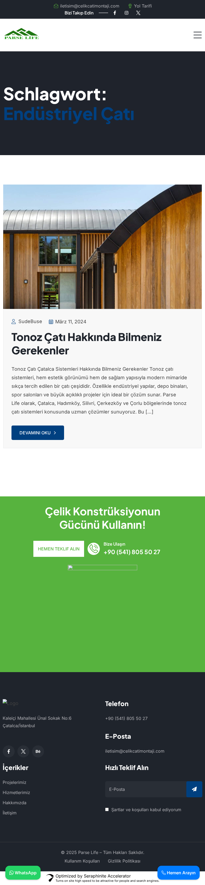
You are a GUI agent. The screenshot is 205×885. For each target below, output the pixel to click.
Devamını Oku (35, 432)
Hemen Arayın (181, 872)
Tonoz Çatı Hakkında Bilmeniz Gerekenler (86, 343)
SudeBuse (30, 321)
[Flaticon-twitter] (138, 13)
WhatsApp (25, 872)
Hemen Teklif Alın (59, 548)
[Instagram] (126, 13)
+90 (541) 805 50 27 (132, 551)
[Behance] (38, 751)
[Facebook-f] (115, 13)
